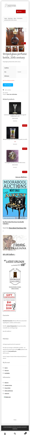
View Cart (7, 370)
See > (13, 223)
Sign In (6, 367)
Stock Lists (10, 18)
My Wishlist (7, 373)
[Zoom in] (25, 43)
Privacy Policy (7, 388)
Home (5, 18)
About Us (6, 382)
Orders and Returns (9, 390)
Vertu (10, 94)
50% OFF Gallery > (9, 254)
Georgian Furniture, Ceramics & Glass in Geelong (15, 287)
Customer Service (8, 385)
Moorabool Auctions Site (17, 228)
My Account (5, 433)
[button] (24, 30)
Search (15, 433)
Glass (15, 18)
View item (24, 125)
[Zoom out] (22, 43)
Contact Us (7, 393)
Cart (23, 432)
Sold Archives (14, 94)
